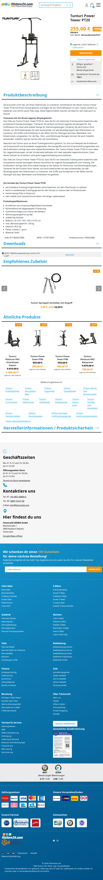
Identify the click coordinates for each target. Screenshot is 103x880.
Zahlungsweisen (8, 726)
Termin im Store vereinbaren (16, 480)
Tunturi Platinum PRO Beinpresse (87, 359)
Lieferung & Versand (10, 739)
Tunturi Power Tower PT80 (62, 358)
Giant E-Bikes (58, 631)
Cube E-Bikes (58, 618)
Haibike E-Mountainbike (63, 606)
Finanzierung (7, 746)
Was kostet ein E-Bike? (11, 707)
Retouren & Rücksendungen (13, 742)
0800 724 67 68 (17, 501)
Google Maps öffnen (12, 536)
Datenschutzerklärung (11, 856)
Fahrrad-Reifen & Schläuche (13, 650)
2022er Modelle (59, 682)
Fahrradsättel (7, 653)
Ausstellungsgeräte (61, 672)
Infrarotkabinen (8, 682)
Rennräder (6, 589)
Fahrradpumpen (8, 628)
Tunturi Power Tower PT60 (37, 358)
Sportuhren (6, 679)
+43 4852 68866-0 (18, 496)
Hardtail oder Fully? (10, 701)
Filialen (56, 701)
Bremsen (5, 656)
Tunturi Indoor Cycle (75, 402)
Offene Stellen (59, 704)
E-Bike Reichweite (9, 710)
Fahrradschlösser (9, 618)
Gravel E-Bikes (59, 593)
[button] (4, 288)
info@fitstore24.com (19, 505)
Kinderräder (7, 599)
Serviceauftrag (59, 707)
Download (69, 254)
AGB (3, 729)
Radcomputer (7, 621)
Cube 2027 (6, 606)
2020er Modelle (59, 675)
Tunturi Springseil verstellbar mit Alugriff (51, 303)
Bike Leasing (7, 749)
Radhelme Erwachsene (62, 656)
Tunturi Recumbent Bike (30, 391)
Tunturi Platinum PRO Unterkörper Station (12, 361)
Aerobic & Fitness (9, 685)
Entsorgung (6, 736)
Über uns (57, 697)
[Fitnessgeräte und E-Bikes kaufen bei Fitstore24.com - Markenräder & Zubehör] (17, 4)
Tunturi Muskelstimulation (18, 421)
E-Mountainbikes (60, 589)
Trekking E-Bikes (60, 596)
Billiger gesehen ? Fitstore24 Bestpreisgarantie (85, 67)
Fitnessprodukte (60, 685)
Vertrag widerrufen (65, 724)
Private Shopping (60, 710)
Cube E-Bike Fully (60, 634)
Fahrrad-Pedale (8, 647)
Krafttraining (7, 675)
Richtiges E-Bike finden (11, 697)
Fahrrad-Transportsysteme (13, 631)
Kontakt (56, 714)
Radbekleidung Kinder (62, 653)
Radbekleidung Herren (62, 650)
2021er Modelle (59, 679)
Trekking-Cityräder (9, 596)
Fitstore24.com (55, 863)
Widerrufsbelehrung (10, 733)
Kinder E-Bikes (59, 599)
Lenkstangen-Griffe (10, 660)
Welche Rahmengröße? (11, 704)
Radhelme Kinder (60, 660)
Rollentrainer (7, 602)
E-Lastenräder (59, 602)
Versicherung (7, 752)
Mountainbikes (8, 593)
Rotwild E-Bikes (59, 621)
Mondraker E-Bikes (61, 628)
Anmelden (94, 569)
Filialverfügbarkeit (85, 59)
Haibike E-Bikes (59, 625)
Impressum (22, 853)
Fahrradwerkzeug (9, 625)
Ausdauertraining (9, 672)
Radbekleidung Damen (62, 647)
